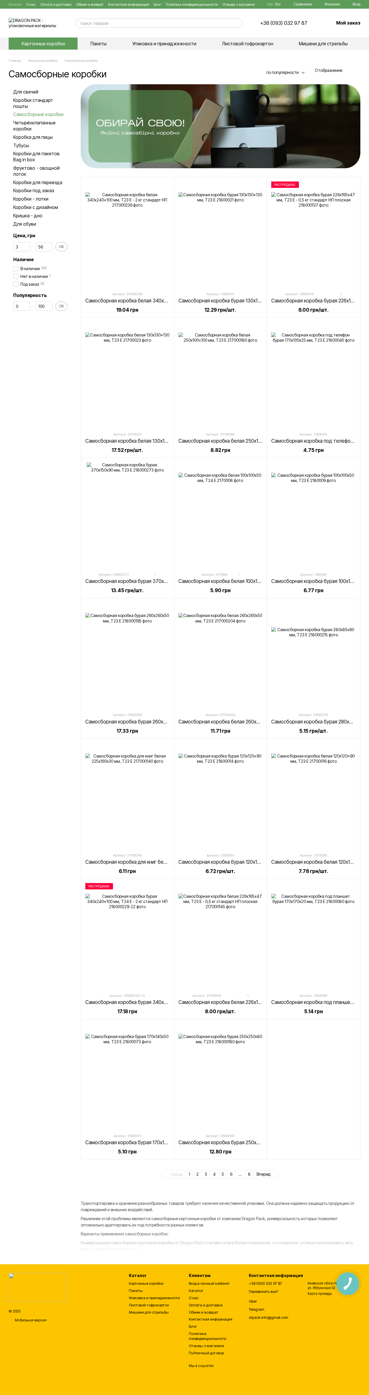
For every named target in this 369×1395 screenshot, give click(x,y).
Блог (157, 4)
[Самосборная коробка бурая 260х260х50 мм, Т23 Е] (127, 655)
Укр (270, 4)
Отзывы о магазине (239, 4)
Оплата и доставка (55, 4)
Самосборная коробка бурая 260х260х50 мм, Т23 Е (144, 722)
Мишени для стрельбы (323, 43)
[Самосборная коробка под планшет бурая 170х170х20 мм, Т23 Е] (313, 935)
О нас (31, 4)
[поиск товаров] (238, 23)
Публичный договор (206, 1353)
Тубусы (21, 145)
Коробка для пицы (33, 137)
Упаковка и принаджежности (164, 43)
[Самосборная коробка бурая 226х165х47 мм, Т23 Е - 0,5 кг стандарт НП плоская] (313, 234)
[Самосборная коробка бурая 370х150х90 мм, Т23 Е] (127, 515)
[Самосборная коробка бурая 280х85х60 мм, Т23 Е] (313, 655)
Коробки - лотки (30, 199)
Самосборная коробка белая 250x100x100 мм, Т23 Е (237, 441)
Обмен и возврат (89, 4)
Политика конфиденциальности (192, 4)
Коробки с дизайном (35, 207)
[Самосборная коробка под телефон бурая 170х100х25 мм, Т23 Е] (313, 374)
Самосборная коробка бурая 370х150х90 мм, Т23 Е (143, 581)
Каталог (15, 4)
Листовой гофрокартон (247, 43)
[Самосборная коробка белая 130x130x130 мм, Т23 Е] (127, 374)
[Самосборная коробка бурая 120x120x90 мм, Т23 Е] (220, 795)
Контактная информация (128, 4)
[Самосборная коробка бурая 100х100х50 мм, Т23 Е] (313, 515)
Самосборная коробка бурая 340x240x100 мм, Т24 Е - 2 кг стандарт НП (166, 1002)
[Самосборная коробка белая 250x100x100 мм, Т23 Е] (220, 374)
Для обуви (24, 224)
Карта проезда (320, 1293)
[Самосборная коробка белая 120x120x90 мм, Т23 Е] (313, 795)
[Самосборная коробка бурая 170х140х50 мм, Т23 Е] (127, 1076)
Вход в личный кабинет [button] (209, 1283)
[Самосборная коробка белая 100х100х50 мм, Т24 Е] (220, 515)
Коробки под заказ (33, 191)
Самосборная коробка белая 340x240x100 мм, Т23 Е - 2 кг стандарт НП (166, 301)
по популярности (282, 72)
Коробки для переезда (37, 182)
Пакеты (99, 43)
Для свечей (25, 92)
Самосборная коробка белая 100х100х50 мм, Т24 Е (236, 581)
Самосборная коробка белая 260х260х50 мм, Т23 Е (237, 722)
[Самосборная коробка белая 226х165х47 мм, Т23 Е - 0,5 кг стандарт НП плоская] (220, 935)
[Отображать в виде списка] (356, 70)
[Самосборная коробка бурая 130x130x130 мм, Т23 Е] (220, 234)
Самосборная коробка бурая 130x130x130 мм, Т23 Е (237, 301)
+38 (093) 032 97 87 (283, 23)
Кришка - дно (27, 215)
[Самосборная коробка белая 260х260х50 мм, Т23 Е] (220, 655)
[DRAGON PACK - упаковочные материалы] (37, 1287)
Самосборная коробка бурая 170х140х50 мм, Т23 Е (143, 1142)
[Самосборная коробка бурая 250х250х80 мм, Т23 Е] (220, 1076)
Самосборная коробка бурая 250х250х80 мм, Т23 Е (237, 1142)
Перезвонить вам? (263, 1291)
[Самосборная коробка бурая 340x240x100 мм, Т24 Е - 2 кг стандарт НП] (127, 935)
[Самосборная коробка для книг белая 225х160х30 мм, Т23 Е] (127, 795)
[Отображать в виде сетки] (349, 70)
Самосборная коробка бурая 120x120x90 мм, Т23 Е (236, 862)
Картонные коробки (43, 43)
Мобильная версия (30, 1320)
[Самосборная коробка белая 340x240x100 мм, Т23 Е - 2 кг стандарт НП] (127, 234)
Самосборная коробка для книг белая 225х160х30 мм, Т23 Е (153, 862)
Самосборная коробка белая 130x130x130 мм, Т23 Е (144, 441)
